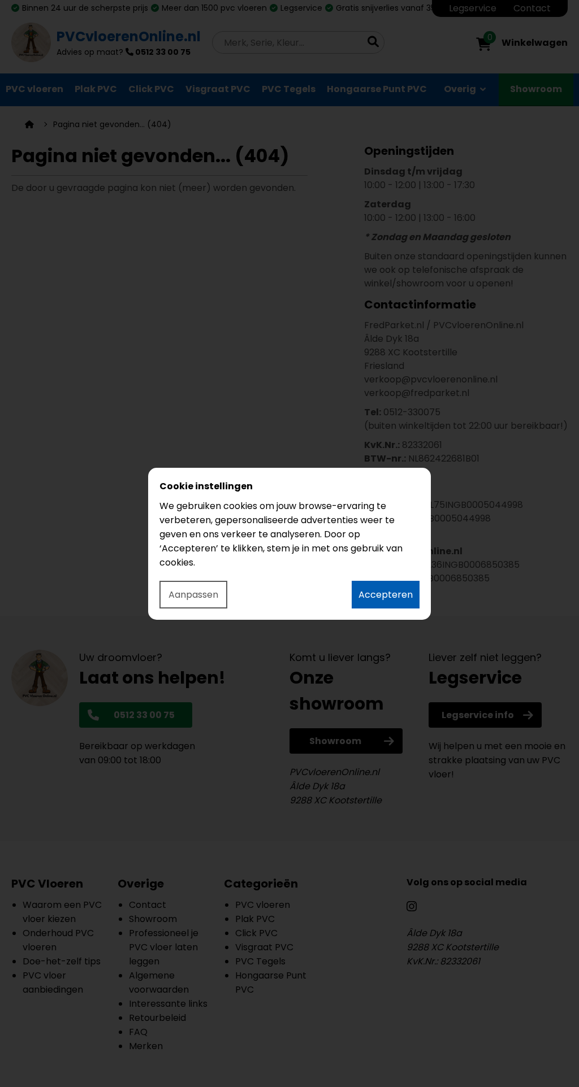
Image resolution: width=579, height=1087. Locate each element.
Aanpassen (193, 594)
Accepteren (385, 594)
